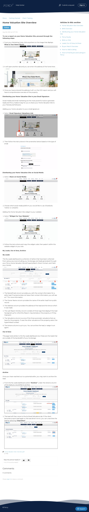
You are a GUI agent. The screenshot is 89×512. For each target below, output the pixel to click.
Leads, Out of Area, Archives (71, 43)
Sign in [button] (82, 5)
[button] (59, 5)
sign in (9, 479)
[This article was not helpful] (28, 460)
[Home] (8, 5)
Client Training (27, 18)
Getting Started (14, 18)
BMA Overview (67, 29)
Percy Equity (66, 37)
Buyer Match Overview (70, 46)
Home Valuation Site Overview (72, 25)
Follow (6, 27)
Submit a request (68, 5)
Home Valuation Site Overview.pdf (14, 451)
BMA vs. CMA (66, 40)
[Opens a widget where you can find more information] (81, 509)
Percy (5, 18)
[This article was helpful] (23, 460)
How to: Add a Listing (69, 49)
